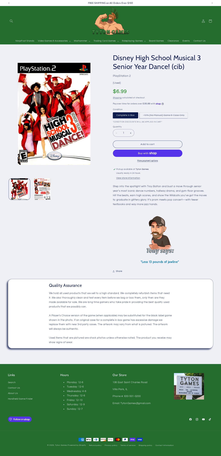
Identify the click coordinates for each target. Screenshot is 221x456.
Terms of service (128, 445)
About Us (13, 393)
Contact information (164, 445)
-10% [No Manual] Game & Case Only (165, 116)
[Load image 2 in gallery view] (42, 189)
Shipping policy (145, 445)
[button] (11, 21)
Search (12, 382)
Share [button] (119, 271)
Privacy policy (111, 445)
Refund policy (95, 445)
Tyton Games (61, 445)
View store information (128, 178)
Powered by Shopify (77, 445)
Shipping (117, 98)
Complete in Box (125, 115)
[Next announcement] (212, 3)
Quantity (117, 127)
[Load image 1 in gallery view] (19, 189)
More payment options (147, 161)
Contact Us (14, 388)
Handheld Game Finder (20, 399)
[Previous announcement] (9, 3)
